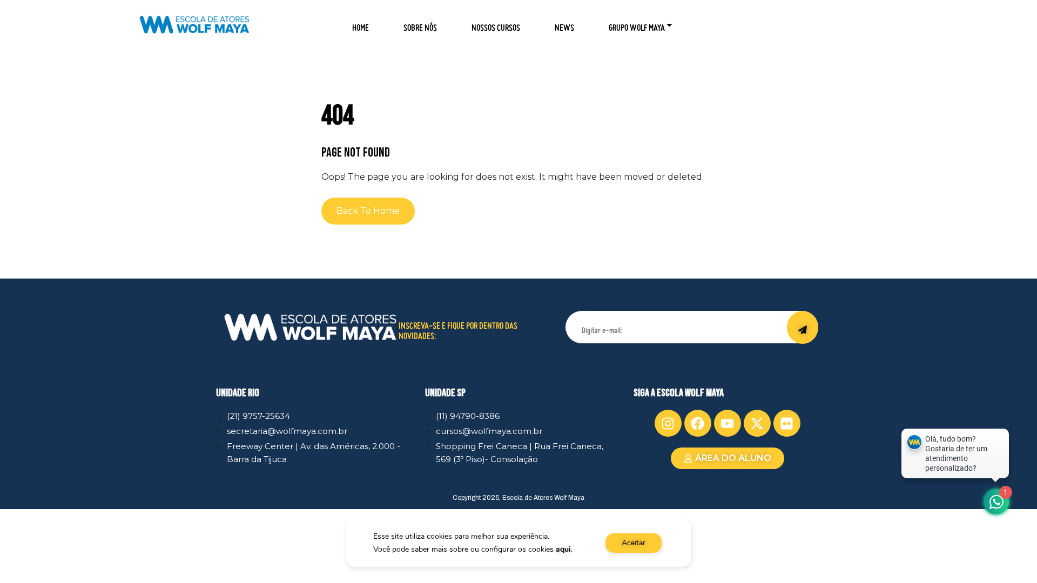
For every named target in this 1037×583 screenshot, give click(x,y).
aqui (563, 549)
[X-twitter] (757, 423)
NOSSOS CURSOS (496, 24)
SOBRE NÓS (420, 24)
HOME (360, 24)
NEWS (564, 24)
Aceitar (633, 543)
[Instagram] (668, 423)
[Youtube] (727, 423)
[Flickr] (786, 423)
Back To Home (368, 211)
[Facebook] (697, 423)
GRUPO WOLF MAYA (637, 24)
